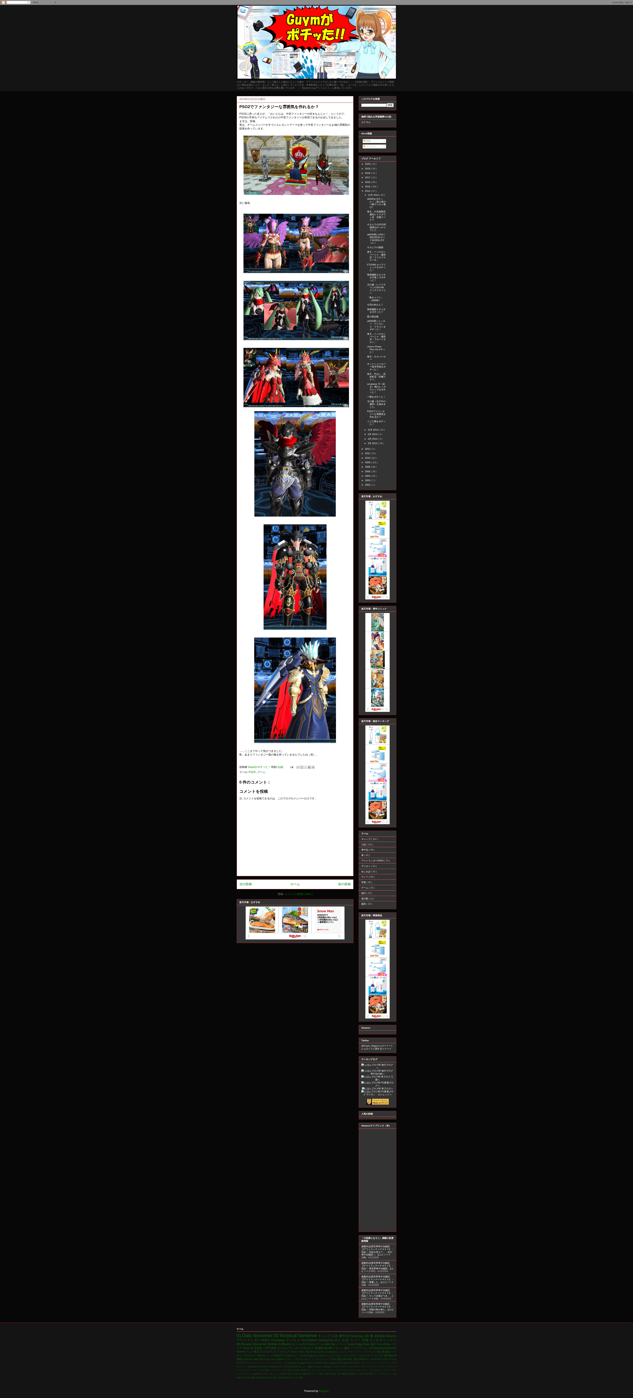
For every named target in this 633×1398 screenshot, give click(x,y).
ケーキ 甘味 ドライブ (268, 1370)
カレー (340, 1355)
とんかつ (331, 1355)
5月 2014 (373, 434)
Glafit (256, 1359)
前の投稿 (344, 884)
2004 (368, 476)
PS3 (261, 1359)
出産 (295, 1374)
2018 (368, 173)
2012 (368, 449)
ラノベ (365, 876)
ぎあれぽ (326, 1366)
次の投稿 (245, 884)
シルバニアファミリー (350, 1351)
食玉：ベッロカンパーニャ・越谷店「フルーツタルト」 (376, 338)
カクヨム (366, 122)
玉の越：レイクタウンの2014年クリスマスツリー (376, 288)
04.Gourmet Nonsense (383, 1348)
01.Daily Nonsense (255, 1335)
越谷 (364, 904)
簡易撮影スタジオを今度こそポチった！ (376, 277)
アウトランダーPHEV (372, 860)
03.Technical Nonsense (295, 1335)
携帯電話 (389, 1355)
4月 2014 (373, 438)
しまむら (336, 1366)
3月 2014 (373, 443)
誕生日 (286, 1377)
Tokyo (267, 1359)
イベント (341, 1344)
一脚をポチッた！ (376, 396)
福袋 (350, 1359)
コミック (311, 1370)
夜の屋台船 (373, 316)
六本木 (289, 1374)
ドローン (290, 1359)
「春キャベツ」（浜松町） (375, 299)
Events (311, 1344)
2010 (368, 458)
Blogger (323, 1391)
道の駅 (365, 898)
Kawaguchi (302, 1363)
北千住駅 (303, 1374)
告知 (334, 1359)
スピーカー (356, 1370)
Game (351, 1344)
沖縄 (344, 1359)
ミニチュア (318, 1359)
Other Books (344, 1363)
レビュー (338, 1348)
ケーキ (253, 1370)
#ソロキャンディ (383, 1340)
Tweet (246, 1348)
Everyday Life (360, 1336)
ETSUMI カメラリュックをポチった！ (376, 267)
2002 (368, 484)
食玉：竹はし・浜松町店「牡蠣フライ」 (376, 377)
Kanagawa (291, 1363)
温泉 (258, 1377)
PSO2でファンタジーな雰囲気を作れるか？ (376, 414)
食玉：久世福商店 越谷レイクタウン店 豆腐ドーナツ (377, 215)
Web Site (330, 1344)
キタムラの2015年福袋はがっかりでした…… (376, 227)
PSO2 (252, 772)
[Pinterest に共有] (313, 767)
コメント (370, 146)
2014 (368, 191)
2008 (368, 467)
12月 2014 (373, 195)
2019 (368, 168)
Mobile (273, 1344)
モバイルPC (299, 1344)
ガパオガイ (355, 1366)
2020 (368, 164)
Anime (313, 1351)
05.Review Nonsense (252, 1344)
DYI (390, 1359)
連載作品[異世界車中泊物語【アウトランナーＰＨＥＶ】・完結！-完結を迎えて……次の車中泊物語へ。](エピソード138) (377, 1252)
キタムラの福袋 (375, 247)
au (317, 1355)
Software (285, 1344)
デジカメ (366, 866)
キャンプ (366, 839)
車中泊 (365, 849)
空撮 (355, 1359)
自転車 (362, 1359)
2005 (368, 471)
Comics (322, 1351)
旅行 (364, 893)
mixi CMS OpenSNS (288, 1366)
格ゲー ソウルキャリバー (381, 1374)
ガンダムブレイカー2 (290, 1348)
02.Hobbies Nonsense (318, 1340)
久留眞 (282, 1374)
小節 (326, 1374)
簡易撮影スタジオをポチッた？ (376, 310)
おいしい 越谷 (306, 1366)
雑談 (274, 1348)
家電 (339, 1359)
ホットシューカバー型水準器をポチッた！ (376, 367)
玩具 (270, 1377)
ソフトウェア (369, 1351)
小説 (364, 844)
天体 (307, 1351)
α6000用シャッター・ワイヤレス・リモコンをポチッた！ (376, 325)
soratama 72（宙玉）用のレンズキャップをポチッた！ (376, 388)
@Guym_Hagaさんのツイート (377, 1045)
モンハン (274, 1374)
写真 (364, 882)
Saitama (261, 1355)
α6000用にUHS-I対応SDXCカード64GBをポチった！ (376, 238)
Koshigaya (310, 1355)
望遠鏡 (319, 1348)
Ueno (274, 1359)
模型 (239, 1377)
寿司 (321, 1374)
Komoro (312, 1363)
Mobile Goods (323, 1363)
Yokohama (273, 1366)
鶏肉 (301, 1377)
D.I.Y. (254, 1355)
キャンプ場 (298, 1355)
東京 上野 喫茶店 (340, 1374)
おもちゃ (309, 1348)
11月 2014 (373, 429)
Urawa (264, 1366)
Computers (332, 1351)
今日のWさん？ (375, 304)
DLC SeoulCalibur (374, 1359)
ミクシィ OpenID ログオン (257, 1374)
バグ (371, 1370)
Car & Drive (384, 1344)
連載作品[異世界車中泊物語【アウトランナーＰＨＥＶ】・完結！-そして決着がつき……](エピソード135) (377, 1294)
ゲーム (262, 772)
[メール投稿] (291, 767)
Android (248, 1359)
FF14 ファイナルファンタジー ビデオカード (264, 1363)
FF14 (239, 1363)
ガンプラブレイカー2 (355, 1355)
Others (294, 1351)
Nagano (334, 1363)
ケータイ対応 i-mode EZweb (293, 1370)
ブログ (386, 1370)
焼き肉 (264, 1377)
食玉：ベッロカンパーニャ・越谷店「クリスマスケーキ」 (376, 255)
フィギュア (283, 1351)
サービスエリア (375, 1355)
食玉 (257, 1351)
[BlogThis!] (301, 767)
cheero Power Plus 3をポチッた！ (376, 349)
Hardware (278, 1340)
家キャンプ (313, 1374)
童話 (280, 1377)
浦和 (253, 1377)
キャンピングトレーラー (373, 1366)
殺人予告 (246, 1377)
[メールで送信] (298, 767)
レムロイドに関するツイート (376, 1048)
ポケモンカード (303, 1359)
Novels (241, 1351)
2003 (368, 480)
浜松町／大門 (262, 1348)
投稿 (368, 141)
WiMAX (281, 1359)
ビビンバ (378, 1370)
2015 (368, 186)
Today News (363, 1344)
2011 (368, 453)
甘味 (275, 1377)
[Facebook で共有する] (309, 767)
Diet (394, 1359)
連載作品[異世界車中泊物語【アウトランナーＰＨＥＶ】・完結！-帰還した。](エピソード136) (377, 1280)
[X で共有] (305, 767)
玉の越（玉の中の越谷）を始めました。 (376, 404)
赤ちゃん (294, 1377)
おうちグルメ (268, 1351)
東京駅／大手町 (356, 1374)
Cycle (247, 1355)
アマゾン (345, 1366)
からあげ (317, 1366)
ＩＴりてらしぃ (360, 1348)
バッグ (270, 1355)
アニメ (249, 1351)
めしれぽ (366, 871)
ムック (328, 1359)
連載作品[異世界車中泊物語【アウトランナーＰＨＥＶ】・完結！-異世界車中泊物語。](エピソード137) (377, 1267)
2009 (368, 462)
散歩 (379, 1351)
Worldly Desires (385, 1336)
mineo (322, 1355)
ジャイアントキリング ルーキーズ (333, 1370)
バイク (364, 1370)
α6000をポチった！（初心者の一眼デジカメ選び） (376, 203)
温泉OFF (279, 1355)
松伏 (366, 1374)
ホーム (295, 884)
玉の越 (288, 1355)
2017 (368, 177)
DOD (385, 1359)
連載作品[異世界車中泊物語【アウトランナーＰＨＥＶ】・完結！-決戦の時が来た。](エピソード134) (377, 1308)
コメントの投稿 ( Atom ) (298, 894)
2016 (368, 182)
